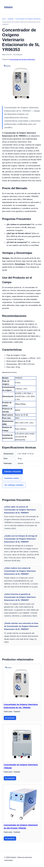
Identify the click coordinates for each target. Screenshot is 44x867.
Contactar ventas (11, 478)
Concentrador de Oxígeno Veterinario (22, 59)
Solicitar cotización (12, 472)
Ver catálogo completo (13, 485)
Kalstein (8, 7)
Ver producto (10, 718)
